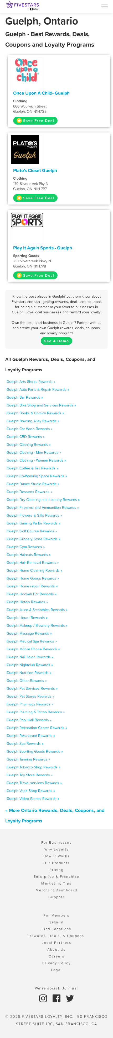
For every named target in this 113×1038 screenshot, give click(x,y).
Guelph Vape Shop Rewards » (31, 790)
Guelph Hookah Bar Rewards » (31, 594)
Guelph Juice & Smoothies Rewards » (37, 609)
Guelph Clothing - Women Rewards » (36, 460)
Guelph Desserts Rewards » (29, 491)
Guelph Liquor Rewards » (27, 617)
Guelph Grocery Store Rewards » (33, 539)
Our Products (56, 862)
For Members (56, 915)
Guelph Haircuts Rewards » (29, 554)
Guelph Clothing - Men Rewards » (34, 452)
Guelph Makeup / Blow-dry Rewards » (37, 625)
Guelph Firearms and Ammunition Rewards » (43, 507)
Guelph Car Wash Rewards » (30, 428)
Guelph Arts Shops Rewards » (31, 381)
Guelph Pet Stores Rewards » (30, 696)
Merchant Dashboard (56, 890)
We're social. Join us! (56, 988)
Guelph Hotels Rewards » (27, 601)
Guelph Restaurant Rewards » (31, 735)
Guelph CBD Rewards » (26, 436)
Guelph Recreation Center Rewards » (37, 727)
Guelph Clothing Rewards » (29, 444)
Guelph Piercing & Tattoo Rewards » (36, 712)
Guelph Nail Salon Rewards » (30, 657)
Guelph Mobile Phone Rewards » (33, 649)
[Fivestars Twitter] (70, 998)
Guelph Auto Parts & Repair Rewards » (38, 389)
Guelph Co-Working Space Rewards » (37, 476)
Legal (56, 969)
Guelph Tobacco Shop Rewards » (33, 767)
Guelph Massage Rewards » (29, 633)
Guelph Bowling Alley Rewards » (33, 421)
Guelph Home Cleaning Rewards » (34, 570)
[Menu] (104, 6)
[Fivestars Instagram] (43, 998)
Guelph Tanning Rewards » (28, 759)
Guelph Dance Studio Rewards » (33, 483)
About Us (56, 949)
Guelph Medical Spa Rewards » (32, 641)
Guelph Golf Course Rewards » (32, 531)
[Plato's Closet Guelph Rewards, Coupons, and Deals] (27, 149)
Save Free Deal (38, 120)
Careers (56, 956)
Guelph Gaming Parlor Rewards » (33, 523)
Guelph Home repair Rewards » (32, 586)
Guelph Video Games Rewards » (33, 798)
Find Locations (56, 929)
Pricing (56, 869)
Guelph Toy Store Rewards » (30, 775)
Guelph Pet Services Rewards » (32, 688)
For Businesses (56, 842)
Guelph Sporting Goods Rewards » (35, 751)
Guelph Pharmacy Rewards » (30, 704)
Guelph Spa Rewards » (25, 743)
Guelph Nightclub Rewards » (30, 664)
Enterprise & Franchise (57, 876)
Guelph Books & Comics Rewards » (35, 413)
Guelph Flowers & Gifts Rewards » (34, 515)
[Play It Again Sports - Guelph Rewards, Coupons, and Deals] (27, 219)
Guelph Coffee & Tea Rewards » (32, 468)
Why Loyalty (56, 849)
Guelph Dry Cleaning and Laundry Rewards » (43, 499)
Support (56, 897)
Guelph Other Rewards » (27, 680)
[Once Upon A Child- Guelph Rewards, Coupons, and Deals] (27, 69)
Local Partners (56, 942)
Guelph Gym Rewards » (26, 546)
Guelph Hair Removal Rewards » (33, 562)
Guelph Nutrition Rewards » (29, 672)
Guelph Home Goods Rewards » (33, 578)
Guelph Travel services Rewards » (34, 782)
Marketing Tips (56, 883)
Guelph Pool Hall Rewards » (29, 720)
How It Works (56, 856)
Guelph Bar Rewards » (25, 397)
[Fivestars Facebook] (57, 998)
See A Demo (56, 341)
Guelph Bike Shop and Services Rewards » (41, 405)
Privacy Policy (56, 963)
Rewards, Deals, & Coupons (56, 935)
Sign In (56, 922)
